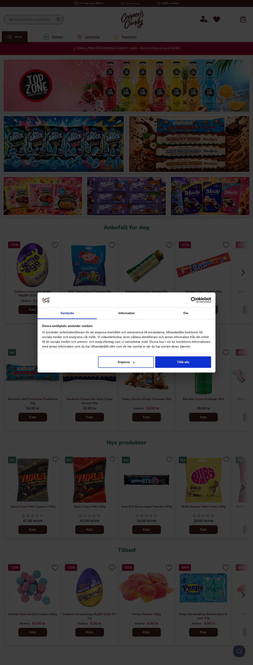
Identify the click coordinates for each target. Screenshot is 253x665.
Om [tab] (185, 313)
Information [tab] (126, 313)
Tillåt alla (183, 362)
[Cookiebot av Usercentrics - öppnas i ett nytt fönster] (194, 300)
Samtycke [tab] (67, 313)
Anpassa (124, 362)
